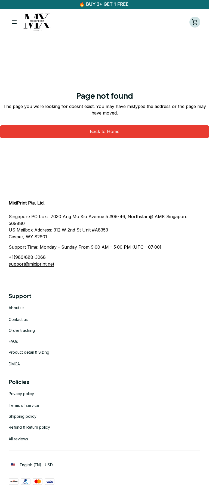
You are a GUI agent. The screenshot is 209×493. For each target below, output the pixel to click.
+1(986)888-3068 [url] (27, 257)
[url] (31, 264)
